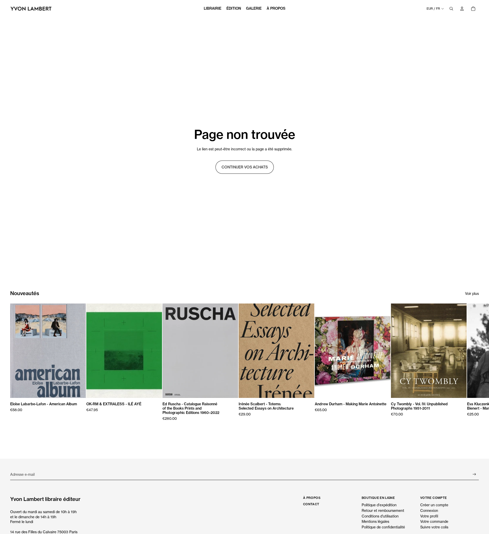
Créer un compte (434, 505)
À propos (311, 498)
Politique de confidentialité (383, 527)
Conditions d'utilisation (380, 516)
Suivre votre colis (434, 527)
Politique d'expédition (379, 505)
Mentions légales (375, 521)
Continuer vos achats (245, 167)
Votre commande (434, 521)
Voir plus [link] (472, 293)
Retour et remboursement (383, 510)
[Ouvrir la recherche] (451, 8)
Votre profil (429, 516)
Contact (311, 504)
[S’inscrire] (474, 474)
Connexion (429, 510)
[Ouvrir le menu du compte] (462, 8)
